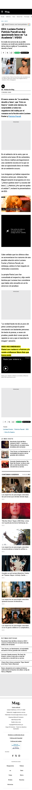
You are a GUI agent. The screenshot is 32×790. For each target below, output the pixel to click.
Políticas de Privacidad (16, 738)
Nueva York (19, 16)
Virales (10, 780)
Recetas (21, 780)
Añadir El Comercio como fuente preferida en (16, 24)
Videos (22, 766)
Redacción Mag (9, 89)
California (8, 16)
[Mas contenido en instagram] (19, 755)
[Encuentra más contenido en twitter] (7, 53)
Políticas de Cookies (16, 741)
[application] (16, 365)
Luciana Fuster (8, 429)
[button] (5, 368)
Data (21, 770)
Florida (2, 16)
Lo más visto (7, 439)
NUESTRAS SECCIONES (16, 761)
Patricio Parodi (19, 429)
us (10, 770)
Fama (10, 775)
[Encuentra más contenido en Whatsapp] (11, 53)
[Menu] (3, 12)
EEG (27, 429)
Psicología (26, 16)
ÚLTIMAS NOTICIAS (9, 638)
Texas (13, 16)
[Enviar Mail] (2, 89)
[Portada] (16, 706)
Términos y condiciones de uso (16, 735)
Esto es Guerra (9, 432)
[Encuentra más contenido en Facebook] (3, 53)
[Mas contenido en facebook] (12, 755)
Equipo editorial (16, 707)
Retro (21, 775)
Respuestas (10, 766)
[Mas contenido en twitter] (16, 755)
